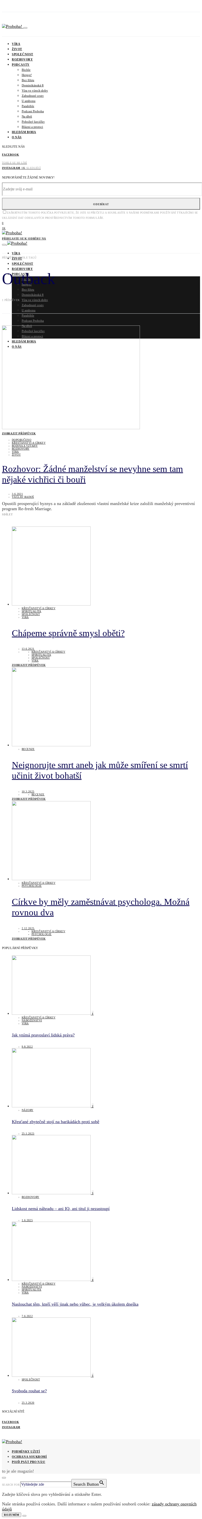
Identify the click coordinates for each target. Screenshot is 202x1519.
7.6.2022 (27, 1316)
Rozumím (11, 1514)
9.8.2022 (27, 1046)
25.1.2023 (28, 1133)
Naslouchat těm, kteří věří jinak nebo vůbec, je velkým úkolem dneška (75, 1304)
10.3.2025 (28, 791)
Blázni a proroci (32, 127)
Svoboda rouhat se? (29, 1390)
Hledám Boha (24, 132)
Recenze (28, 749)
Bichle (26, 70)
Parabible (28, 106)
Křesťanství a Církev (29, 442)
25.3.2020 (28, 1402)
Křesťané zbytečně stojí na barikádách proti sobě (55, 1121)
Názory (27, 1110)
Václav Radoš (23, 496)
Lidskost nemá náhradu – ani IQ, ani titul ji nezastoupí (61, 1208)
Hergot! (27, 75)
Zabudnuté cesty (33, 96)
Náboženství (32, 1020)
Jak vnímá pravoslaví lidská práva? (43, 1035)
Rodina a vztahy (25, 445)
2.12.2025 (28, 928)
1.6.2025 (27, 1220)
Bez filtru (28, 80)
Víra (16, 44)
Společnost (22, 54)
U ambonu (28, 101)
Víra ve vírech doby (35, 90)
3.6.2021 (17, 493)
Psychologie (32, 885)
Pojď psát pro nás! (28, 1462)
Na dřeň (27, 116)
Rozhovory (22, 59)
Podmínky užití (26, 1451)
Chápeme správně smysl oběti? (68, 633)
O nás (17, 137)
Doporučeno (21, 439)
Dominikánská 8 (33, 85)
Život (17, 49)
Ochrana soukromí (29, 1456)
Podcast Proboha (33, 111)
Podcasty (21, 64)
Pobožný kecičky (33, 121)
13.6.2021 (28, 648)
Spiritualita (31, 611)
